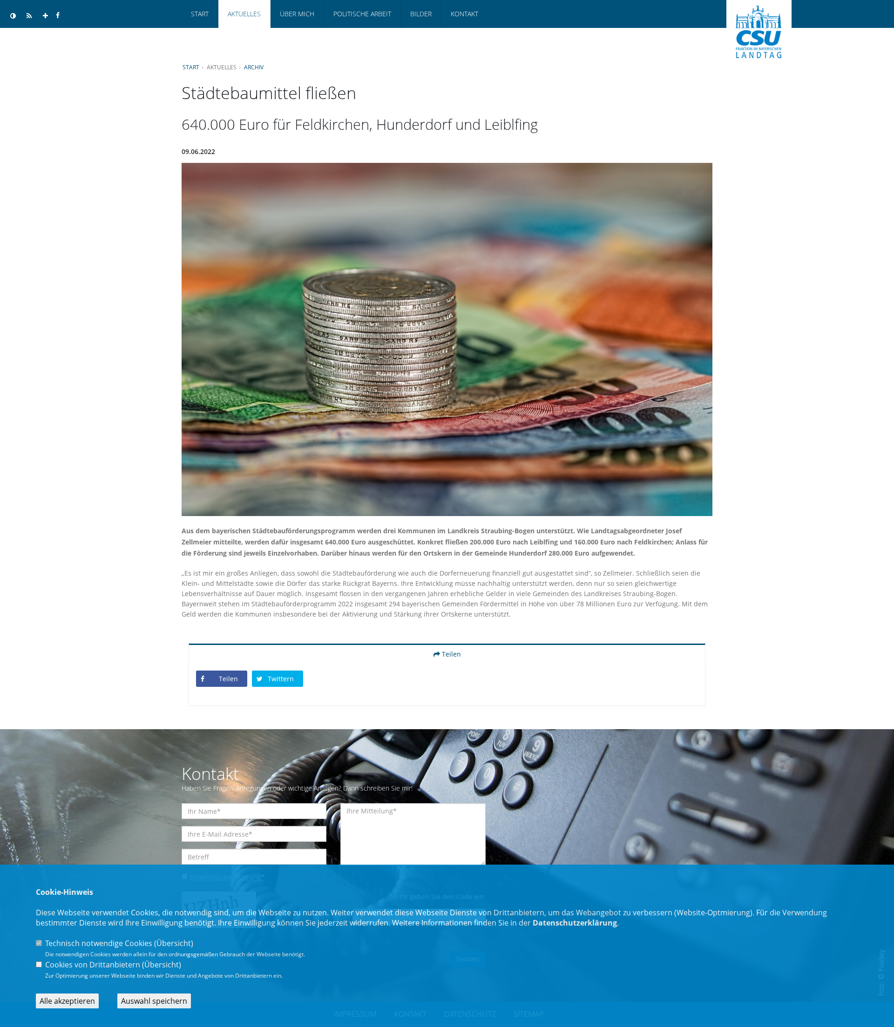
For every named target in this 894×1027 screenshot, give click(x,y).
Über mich (297, 13)
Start (200, 13)
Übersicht (173, 943)
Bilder (421, 13)
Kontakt (464, 13)
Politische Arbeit (362, 13)
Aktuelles (244, 13)
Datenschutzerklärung (575, 923)
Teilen (450, 654)
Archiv (254, 67)
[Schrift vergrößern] (45, 16)
